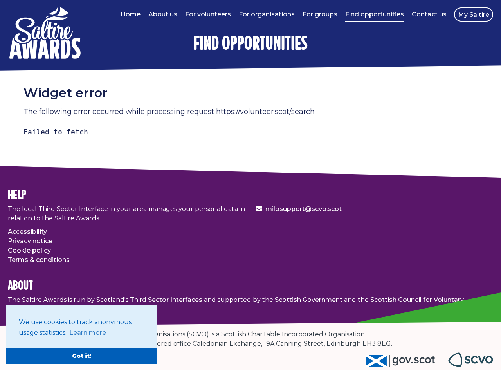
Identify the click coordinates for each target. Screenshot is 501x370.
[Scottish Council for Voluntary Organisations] (470, 365)
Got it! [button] (81, 355)
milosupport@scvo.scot (303, 209)
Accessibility (27, 231)
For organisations (267, 14)
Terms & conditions (39, 260)
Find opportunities (374, 14)
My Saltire (473, 14)
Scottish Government (308, 299)
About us (162, 14)
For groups (320, 14)
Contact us (429, 14)
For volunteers (208, 14)
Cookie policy (29, 250)
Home (131, 14)
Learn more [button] (87, 332)
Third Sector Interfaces (166, 299)
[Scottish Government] (407, 365)
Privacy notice (30, 241)
